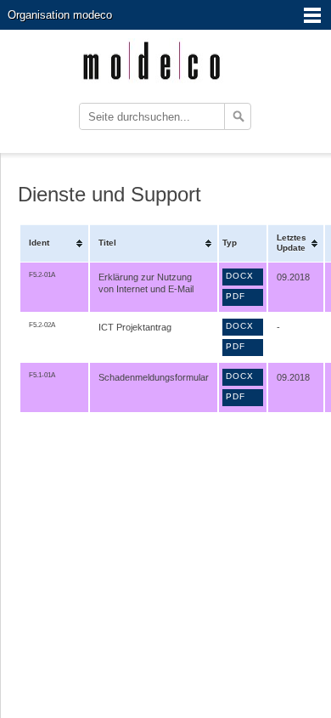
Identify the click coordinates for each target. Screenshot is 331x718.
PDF (235, 296)
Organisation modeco (60, 14)
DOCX (240, 275)
